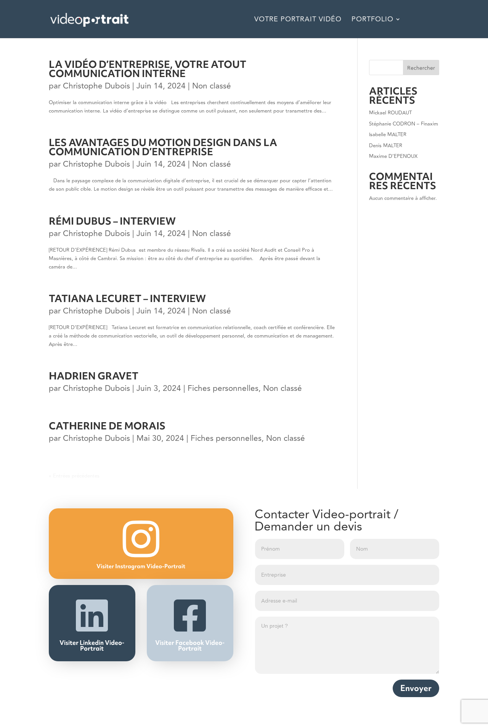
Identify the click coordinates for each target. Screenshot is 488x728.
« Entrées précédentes (74, 476)
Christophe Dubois (96, 86)
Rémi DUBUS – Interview (112, 221)
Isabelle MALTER (387, 134)
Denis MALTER (385, 145)
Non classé (211, 86)
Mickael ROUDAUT (390, 113)
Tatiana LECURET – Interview (127, 298)
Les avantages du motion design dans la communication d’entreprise (163, 147)
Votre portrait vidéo (298, 20)
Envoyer (416, 688)
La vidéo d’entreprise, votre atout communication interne (147, 69)
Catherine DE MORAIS (107, 425)
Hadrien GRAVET (93, 376)
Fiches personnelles (223, 388)
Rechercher (421, 68)
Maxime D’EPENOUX (393, 156)
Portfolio (372, 20)
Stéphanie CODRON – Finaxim (403, 124)
